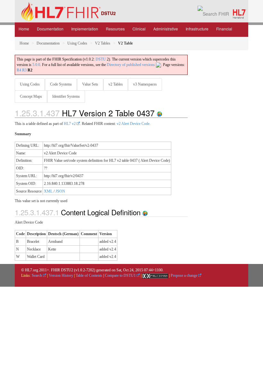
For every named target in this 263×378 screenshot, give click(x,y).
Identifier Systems (66, 96)
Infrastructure (197, 28)
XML (48, 191)
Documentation (50, 28)
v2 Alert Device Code (133, 123)
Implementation (84, 28)
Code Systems (61, 84)
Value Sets (90, 84)
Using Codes (77, 43)
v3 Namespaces (145, 84)
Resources (115, 28)
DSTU (101, 59)
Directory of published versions (131, 64)
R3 (24, 70)
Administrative (165, 28)
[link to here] (159, 113)
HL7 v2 (70, 123)
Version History (61, 275)
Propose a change (184, 275)
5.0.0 (36, 64)
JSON (60, 191)
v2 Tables (115, 84)
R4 (19, 70)
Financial (224, 28)
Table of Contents (89, 275)
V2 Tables (102, 43)
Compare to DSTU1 (121, 275)
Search (37, 275)
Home (24, 28)
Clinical (139, 28)
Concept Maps (31, 96)
